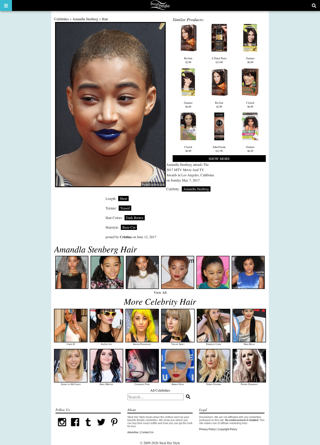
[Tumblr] (88, 427)
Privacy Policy (207, 429)
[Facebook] (75, 427)
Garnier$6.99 (250, 60)
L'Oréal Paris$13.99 (219, 60)
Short (123, 198)
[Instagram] (62, 427)
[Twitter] (101, 427)
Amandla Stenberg (85, 19)
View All (160, 292)
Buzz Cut (128, 227)
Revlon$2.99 (188, 60)
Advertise (132, 432)
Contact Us (146, 432)
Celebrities (61, 19)
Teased (125, 208)
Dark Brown (134, 217)
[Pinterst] (114, 427)
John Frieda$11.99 (219, 149)
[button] (6, 5)
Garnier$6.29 (250, 149)
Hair (105, 19)
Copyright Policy (227, 429)
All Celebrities (160, 390)
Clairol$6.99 (250, 105)
